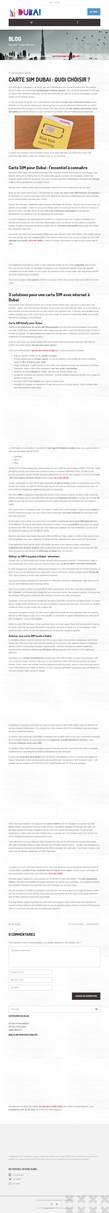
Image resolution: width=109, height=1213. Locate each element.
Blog (50, 2)
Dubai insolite (15, 1030)
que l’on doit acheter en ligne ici (45, 350)
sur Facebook (18, 1175)
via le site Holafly (35, 240)
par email (16, 1184)
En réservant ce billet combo (51, 1106)
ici (91, 111)
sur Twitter (17, 1179)
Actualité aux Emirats (19, 1023)
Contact (57, 2)
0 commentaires (92, 924)
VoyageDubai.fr (49, 1208)
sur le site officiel (61, 478)
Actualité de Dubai (76, 924)
